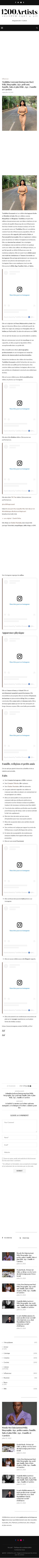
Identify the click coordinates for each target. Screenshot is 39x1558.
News (5, 1382)
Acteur (6, 1347)
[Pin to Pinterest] (28, 1086)
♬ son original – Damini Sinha (11, 518)
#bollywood (15, 511)
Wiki (20, 1389)
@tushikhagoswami (8, 504)
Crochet (20, 1362)
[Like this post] (22, 1086)
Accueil (10, 1547)
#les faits (25, 509)
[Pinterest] (18, 2)
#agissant (23, 511)
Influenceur (20, 1373)
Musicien (20, 1378)
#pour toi (32, 509)
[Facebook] (15, 2)
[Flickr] (21, 2)
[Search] (37, 28)
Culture (6, 1367)
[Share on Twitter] (26, 1086)
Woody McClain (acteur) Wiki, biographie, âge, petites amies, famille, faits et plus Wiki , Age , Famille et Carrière (27, 1257)
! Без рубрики (20, 1342)
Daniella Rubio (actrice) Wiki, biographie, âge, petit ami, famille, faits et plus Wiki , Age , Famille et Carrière (27, 1304)
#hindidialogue (7, 511)
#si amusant (9, 509)
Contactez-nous (19, 1550)
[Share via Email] (30, 1086)
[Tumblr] (23, 2)
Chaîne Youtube (16, 523)
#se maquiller (18, 509)
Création (20, 1358)
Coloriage (20, 1353)
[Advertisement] (19, 57)
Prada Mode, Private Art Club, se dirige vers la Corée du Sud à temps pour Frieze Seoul (26, 1273)
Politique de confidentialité (22, 1547)
